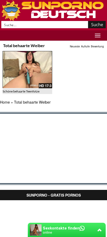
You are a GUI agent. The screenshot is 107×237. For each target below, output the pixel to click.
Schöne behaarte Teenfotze (21, 91)
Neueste (75, 46)
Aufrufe (85, 46)
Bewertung (97, 46)
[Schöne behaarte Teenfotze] (27, 69)
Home (5, 102)
